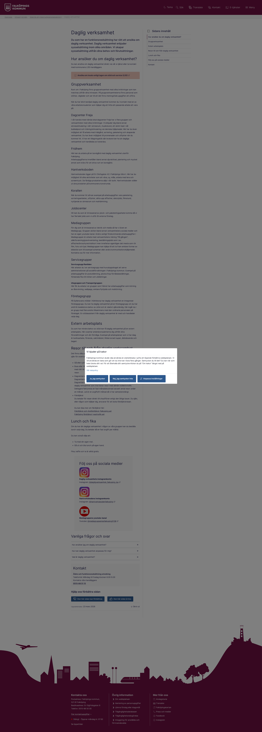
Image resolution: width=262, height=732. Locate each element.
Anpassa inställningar (152, 379)
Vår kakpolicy (92, 370)
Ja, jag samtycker (97, 379)
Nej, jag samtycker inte (123, 379)
